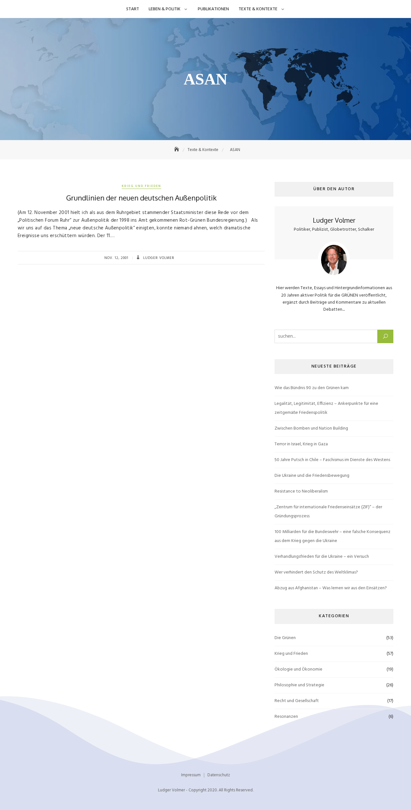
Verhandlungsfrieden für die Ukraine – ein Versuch (322, 556)
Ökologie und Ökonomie (298, 669)
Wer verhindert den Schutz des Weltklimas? (316, 572)
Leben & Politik (164, 9)
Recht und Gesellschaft (297, 701)
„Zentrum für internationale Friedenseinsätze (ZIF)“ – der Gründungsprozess (328, 511)
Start (132, 9)
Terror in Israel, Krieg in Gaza (301, 444)
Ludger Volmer (158, 258)
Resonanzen (286, 716)
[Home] (177, 150)
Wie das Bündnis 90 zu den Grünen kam (312, 388)
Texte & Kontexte (258, 9)
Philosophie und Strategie (299, 685)
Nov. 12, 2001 (116, 258)
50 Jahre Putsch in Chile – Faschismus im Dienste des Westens (332, 460)
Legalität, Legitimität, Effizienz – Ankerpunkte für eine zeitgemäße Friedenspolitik (326, 408)
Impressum (191, 775)
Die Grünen (285, 638)
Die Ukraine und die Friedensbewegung (312, 475)
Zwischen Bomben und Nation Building (311, 428)
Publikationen (213, 9)
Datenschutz (218, 775)
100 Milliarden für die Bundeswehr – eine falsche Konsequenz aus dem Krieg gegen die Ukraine (332, 536)
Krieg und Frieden (141, 186)
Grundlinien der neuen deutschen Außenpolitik (141, 197)
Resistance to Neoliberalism (301, 491)
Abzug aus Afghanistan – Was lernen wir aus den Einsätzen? (331, 588)
